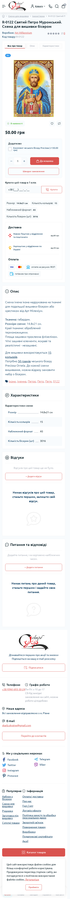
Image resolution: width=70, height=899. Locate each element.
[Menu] (4, 6)
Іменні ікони (38, 16)
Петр (40, 381)
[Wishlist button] (52, 123)
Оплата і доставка (32, 796)
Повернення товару (34, 827)
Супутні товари (11, 822)
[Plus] (24, 161)
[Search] (57, 6)
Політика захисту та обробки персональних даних (39, 816)
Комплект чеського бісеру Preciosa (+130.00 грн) (35, 149)
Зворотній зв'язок (32, 822)
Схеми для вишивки (18, 16)
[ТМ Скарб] (33, 642)
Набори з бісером (7, 798)
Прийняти (34, 887)
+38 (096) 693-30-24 (13, 689)
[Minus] (11, 161)
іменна (21, 381)
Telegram (44, 759)
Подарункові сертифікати (37, 836)
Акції (25, 841)
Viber (42, 764)
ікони (12, 381)
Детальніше (32, 879)
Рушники (7, 811)
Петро (32, 381)
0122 (56, 381)
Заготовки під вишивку (10, 817)
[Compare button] (59, 123)
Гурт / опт (27, 805)
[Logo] (17, 6)
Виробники (29, 831)
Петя (48, 381)
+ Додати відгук (34, 476)
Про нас (27, 801)
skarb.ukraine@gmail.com (16, 725)
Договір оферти (31, 810)
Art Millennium (23, 32)
